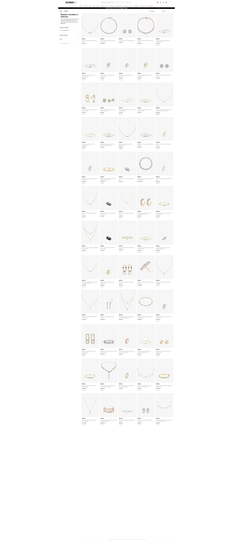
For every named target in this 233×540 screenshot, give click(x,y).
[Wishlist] (163, 2)
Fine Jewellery (66, 30)
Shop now (124, 8)
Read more (63, 23)
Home (61, 11)
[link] (90, 41)
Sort (163, 11)
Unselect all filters (65, 43)
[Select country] (157, 2)
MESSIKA (66, 11)
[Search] (103, 2)
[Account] (160, 2)
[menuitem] (81, 6)
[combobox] (117, 2)
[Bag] (166, 2)
